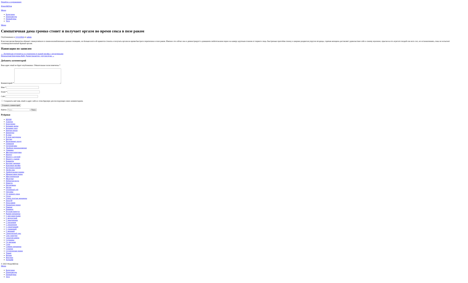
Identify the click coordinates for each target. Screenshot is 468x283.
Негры (8, 187)
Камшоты (10, 161)
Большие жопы (12, 126)
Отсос (8, 196)
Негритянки (11, 185)
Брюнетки (10, 133)
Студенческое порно (14, 251)
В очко (8, 135)
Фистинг (9, 257)
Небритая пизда (12, 181)
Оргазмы (9, 192)
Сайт (3, 96)
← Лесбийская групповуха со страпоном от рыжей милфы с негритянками (32, 54)
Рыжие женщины (13, 214)
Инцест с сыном (12, 159)
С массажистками (13, 216)
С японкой (10, 231)
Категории (10, 14)
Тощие (8, 253)
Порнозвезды (11, 17)
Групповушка (11, 146)
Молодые (10, 179)
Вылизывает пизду (14, 141)
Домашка (10, 150)
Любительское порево (15, 172)
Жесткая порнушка (14, 152)
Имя (3, 87)
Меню (3, 10)
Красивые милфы (13, 165)
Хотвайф (9, 260)
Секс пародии (11, 236)
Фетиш (9, 255)
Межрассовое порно (14, 174)
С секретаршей (12, 227)
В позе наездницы (13, 137)
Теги (8, 21)
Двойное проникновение (16, 148)
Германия (10, 144)
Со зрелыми (11, 242)
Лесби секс (10, 170)
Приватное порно (13, 205)
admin (29, 37)
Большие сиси (12, 128)
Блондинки (10, 124)
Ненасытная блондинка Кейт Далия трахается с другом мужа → (27, 56)
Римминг (10, 209)
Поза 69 (9, 200)
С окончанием (12, 220)
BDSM (8, 119)
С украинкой (11, 229)
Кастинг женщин (13, 163)
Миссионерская (12, 176)
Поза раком (10, 203)
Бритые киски (12, 130)
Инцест (9, 154)
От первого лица (13, 194)
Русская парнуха (13, 211)
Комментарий (7, 83)
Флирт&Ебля (6, 6)
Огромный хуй (12, 190)
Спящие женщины (13, 247)
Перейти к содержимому (11, 2)
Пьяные (9, 207)
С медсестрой (11, 218)
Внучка (9, 139)
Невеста (9, 183)
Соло (8, 244)
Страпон (9, 249)
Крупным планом (13, 168)
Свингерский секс (13, 233)
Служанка (10, 240)
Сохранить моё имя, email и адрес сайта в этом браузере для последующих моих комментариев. (43, 101)
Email (4, 92)
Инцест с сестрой (13, 157)
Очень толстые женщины (16, 198)
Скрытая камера (12, 238)
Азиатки (9, 122)
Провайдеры (11, 19)
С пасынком (11, 222)
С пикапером (11, 225)
